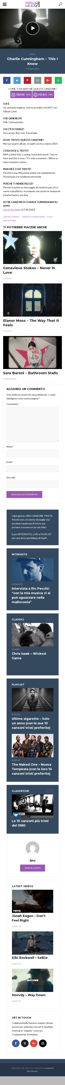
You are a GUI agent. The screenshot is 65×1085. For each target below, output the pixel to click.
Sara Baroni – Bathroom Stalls (30, 373)
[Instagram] (43, 1043)
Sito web (10, 477)
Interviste (17, 584)
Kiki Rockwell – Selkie (30, 958)
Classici (16, 649)
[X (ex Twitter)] (25, 1043)
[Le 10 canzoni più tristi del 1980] (32, 806)
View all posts (32, 868)
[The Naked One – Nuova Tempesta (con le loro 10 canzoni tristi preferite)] (32, 745)
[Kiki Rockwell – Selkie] (32, 943)
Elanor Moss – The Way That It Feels (31, 323)
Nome (10, 446)
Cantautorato (11, 216)
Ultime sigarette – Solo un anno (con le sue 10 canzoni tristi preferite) (31, 723)
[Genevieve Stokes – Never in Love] (32, 247)
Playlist (16, 714)
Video (32, 54)
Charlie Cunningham (33, 216)
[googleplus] (34, 1043)
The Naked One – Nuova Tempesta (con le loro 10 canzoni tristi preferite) (32, 769)
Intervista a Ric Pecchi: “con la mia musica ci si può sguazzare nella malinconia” (31, 595)
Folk (50, 216)
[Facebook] (16, 1043)
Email (9, 462)
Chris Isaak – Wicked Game (29, 656)
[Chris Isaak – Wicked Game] (32, 634)
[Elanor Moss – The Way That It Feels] (32, 299)
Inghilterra (9, 220)
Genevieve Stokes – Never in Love (29, 270)
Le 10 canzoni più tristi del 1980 (30, 823)
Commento (12, 404)
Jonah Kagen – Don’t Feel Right (29, 918)
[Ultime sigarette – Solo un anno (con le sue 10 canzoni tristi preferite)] (32, 699)
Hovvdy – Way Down (29, 995)
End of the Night (12, 209)
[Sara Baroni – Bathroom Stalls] (32, 352)
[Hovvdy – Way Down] (32, 980)
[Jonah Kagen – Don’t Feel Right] (32, 901)
